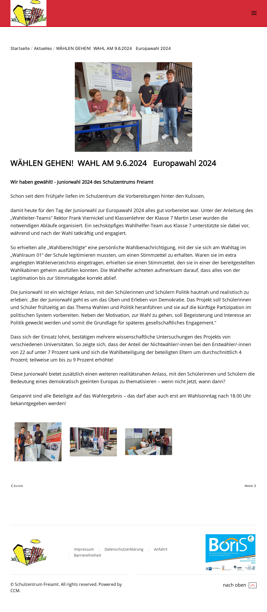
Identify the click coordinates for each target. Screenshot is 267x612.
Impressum (84, 549)
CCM (14, 590)
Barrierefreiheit (87, 555)
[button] (254, 13)
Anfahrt (160, 549)
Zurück (18, 486)
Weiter (249, 486)
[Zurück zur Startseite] (28, 13)
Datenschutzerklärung (124, 549)
